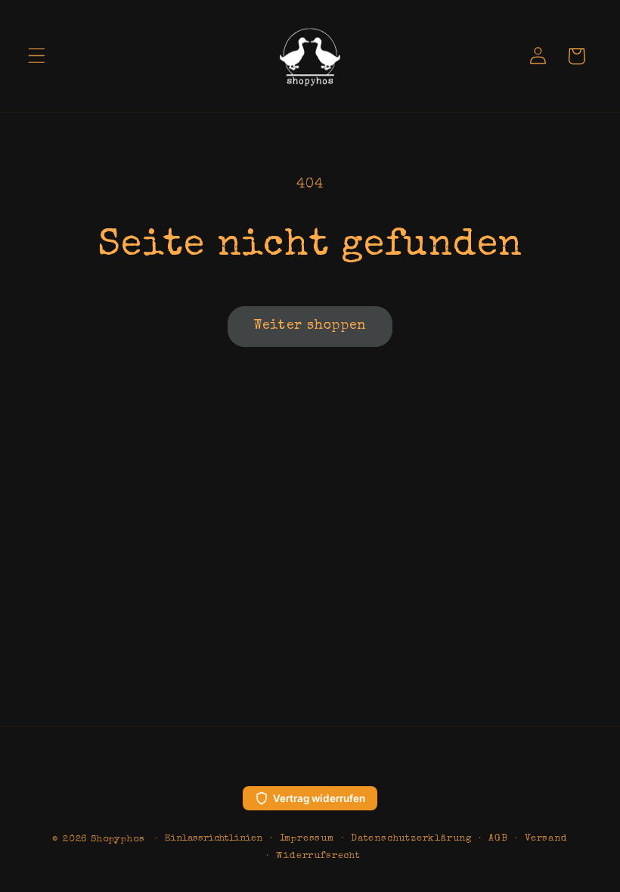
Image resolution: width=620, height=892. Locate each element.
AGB (497, 839)
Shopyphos (117, 839)
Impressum (307, 839)
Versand (546, 839)
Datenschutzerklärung (411, 839)
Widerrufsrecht (318, 856)
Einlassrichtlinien (213, 839)
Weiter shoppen (310, 326)
